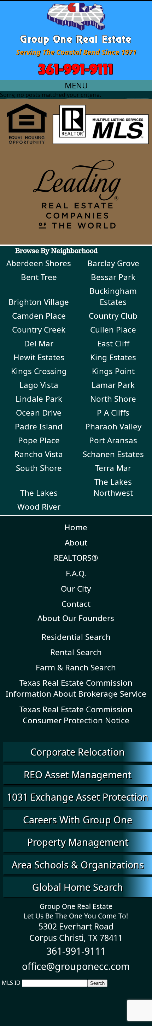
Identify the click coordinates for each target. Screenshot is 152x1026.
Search (97, 983)
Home (75, 527)
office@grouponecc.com (76, 966)
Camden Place (39, 315)
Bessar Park (113, 276)
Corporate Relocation (77, 751)
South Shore (39, 467)
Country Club (113, 315)
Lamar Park (113, 384)
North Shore (113, 398)
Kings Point (113, 371)
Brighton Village (38, 301)
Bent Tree (39, 276)
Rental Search (76, 652)
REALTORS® (76, 557)
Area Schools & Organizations (78, 864)
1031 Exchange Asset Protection (77, 796)
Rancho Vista (38, 454)
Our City (76, 588)
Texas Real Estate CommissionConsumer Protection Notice (76, 715)
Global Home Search (77, 887)
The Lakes (39, 492)
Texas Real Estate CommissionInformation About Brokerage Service (76, 688)
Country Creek (38, 329)
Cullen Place (113, 329)
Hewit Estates (38, 357)
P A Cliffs (113, 412)
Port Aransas (113, 440)
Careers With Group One (77, 819)
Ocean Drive (39, 412)
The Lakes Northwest (113, 487)
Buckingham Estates (113, 296)
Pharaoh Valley (113, 426)
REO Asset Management (77, 774)
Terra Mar (113, 467)
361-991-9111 (76, 68)
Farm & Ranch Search (76, 667)
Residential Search (76, 636)
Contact (76, 603)
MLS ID (11, 983)
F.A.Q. (76, 573)
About (76, 542)
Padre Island (39, 426)
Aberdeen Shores (38, 263)
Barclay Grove (113, 263)
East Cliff (113, 343)
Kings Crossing (39, 371)
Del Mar (38, 343)
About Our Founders (75, 618)
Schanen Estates (113, 454)
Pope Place (39, 440)
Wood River (38, 506)
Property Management (77, 842)
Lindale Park (39, 398)
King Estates (113, 357)
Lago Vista (38, 384)
